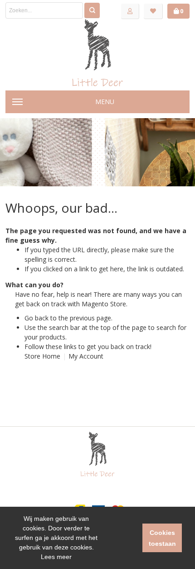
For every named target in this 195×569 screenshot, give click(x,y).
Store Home (42, 356)
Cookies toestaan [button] (162, 538)
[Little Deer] (97, 53)
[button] (119, 538)
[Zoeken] (92, 10)
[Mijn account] (130, 11)
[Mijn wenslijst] (153, 11)
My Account (85, 356)
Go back (36, 318)
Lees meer (56, 556)
